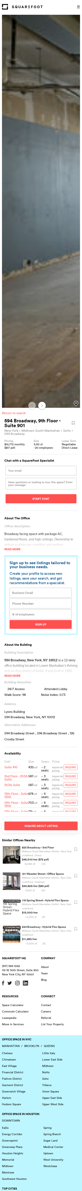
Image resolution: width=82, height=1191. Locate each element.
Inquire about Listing (41, 826)
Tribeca (46, 1085)
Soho (45, 1078)
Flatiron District (12, 1078)
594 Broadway (14, 434)
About (45, 967)
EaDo (5, 1128)
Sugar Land (50, 1140)
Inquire (70, 767)
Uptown (48, 1153)
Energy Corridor (12, 1134)
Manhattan (11, 1046)
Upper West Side (52, 1104)
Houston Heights (12, 1153)
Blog (44, 980)
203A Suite (12, 785)
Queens (49, 1046)
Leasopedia (9, 1018)
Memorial (8, 1159)
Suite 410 (11, 767)
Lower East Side (52, 1059)
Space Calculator (12, 1005)
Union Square (50, 1091)
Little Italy (48, 1053)
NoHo (46, 1072)
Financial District (12, 1072)
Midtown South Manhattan (40, 431)
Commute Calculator (15, 1011)
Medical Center (53, 1147)
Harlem (6, 1098)
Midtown (48, 1066)
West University (53, 1159)
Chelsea (7, 1053)
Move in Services (13, 1024)
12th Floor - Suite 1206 (16, 795)
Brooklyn (31, 1046)
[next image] (42, 405)
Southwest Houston (14, 1179)
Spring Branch (52, 1134)
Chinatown (9, 1059)
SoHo (67, 431)
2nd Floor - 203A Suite (16, 777)
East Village (9, 1066)
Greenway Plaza (12, 1147)
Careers (46, 1011)
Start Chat (41, 499)
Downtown (11, 1120)
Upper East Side (52, 1098)
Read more (12, 549)
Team (44, 973)
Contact (46, 1005)
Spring (47, 1128)
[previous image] (32, 405)
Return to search (14, 413)
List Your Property (52, 1024)
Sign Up (40, 624)
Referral (46, 1018)
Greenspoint (10, 1140)
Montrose (8, 1172)
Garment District (12, 1085)
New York (11, 431)
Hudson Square (11, 1104)
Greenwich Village (13, 1091)
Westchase (50, 1166)
